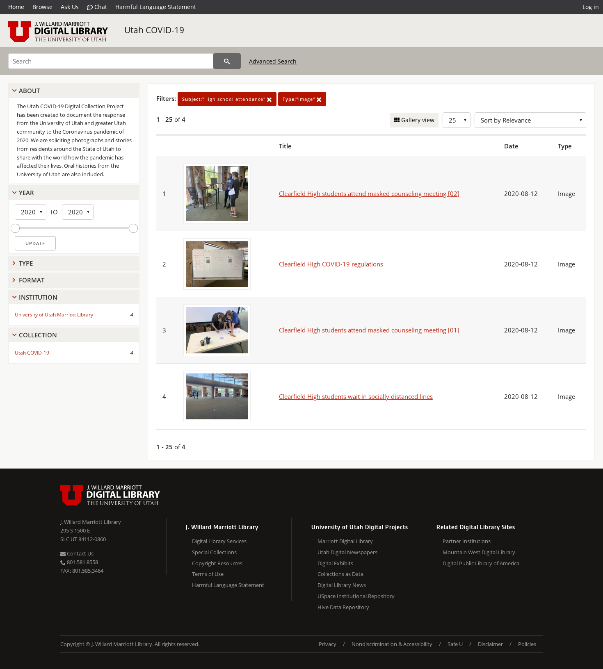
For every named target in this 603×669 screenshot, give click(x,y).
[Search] (227, 61)
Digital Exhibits (335, 563)
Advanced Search (273, 61)
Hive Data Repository (343, 607)
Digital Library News (341, 585)
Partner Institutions (467, 541)
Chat (100, 7)
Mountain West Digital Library (479, 552)
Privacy (327, 644)
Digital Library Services (219, 541)
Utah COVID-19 (154, 30)
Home (16, 7)
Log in (590, 7)
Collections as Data (340, 574)
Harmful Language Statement (155, 7)
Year (26, 193)
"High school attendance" (224, 99)
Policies (527, 644)
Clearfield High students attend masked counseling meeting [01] (369, 330)
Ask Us (70, 7)
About (29, 90)
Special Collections (214, 552)
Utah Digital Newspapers (347, 552)
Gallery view (417, 120)
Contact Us (80, 553)
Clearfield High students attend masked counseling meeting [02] (369, 193)
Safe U (455, 644)
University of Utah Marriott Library (54, 314)
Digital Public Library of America (481, 563)
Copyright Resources (217, 563)
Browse (42, 7)
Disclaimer (490, 644)
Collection (38, 335)
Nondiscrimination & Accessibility (392, 644)
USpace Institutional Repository (356, 596)
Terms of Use (208, 574)
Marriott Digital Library (345, 541)
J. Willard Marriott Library (90, 522)
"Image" (300, 99)
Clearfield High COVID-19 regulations (331, 264)
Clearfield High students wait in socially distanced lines (356, 396)
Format (31, 280)
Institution (38, 297)
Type (26, 263)
